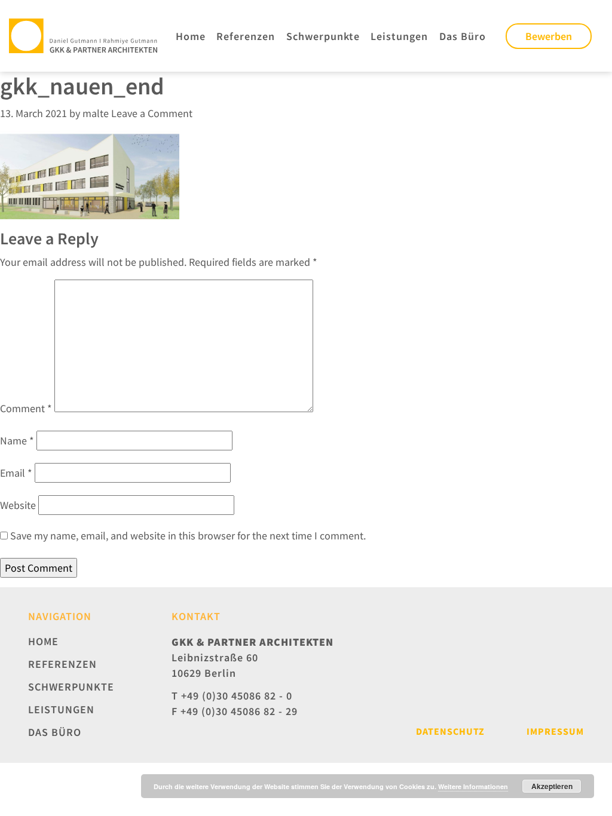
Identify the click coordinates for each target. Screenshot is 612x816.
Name (17, 440)
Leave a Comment (151, 113)
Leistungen (399, 36)
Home (191, 36)
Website (18, 505)
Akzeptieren (552, 786)
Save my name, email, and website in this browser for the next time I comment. (188, 535)
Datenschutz (450, 731)
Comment (26, 408)
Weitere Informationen (473, 786)
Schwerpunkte (323, 36)
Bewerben (548, 36)
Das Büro (462, 36)
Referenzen (245, 36)
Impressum (555, 731)
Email (16, 473)
